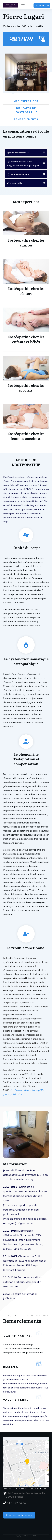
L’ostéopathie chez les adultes (26, 233)
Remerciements (26, 119)
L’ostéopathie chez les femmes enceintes (26, 426)
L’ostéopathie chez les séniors (26, 281)
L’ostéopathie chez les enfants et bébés (26, 329)
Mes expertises (26, 101)
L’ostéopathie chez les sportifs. (26, 378)
